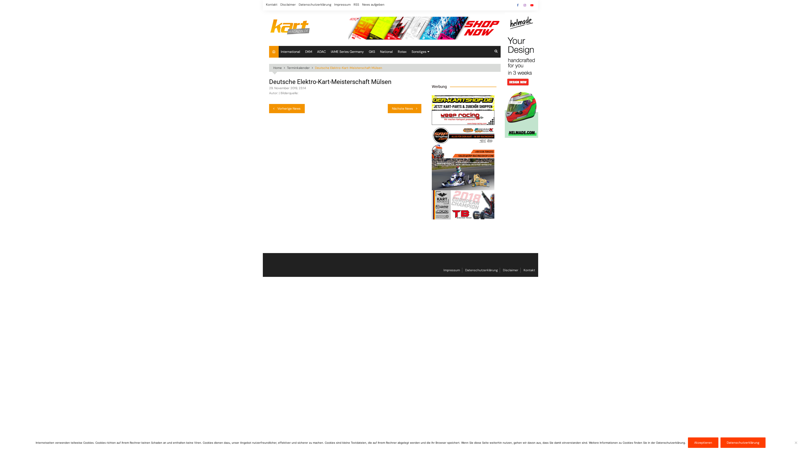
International (290, 51)
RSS (356, 5)
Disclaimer (288, 5)
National (386, 51)
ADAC (321, 51)
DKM (308, 51)
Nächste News (402, 108)
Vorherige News (289, 108)
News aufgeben (373, 5)
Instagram (525, 5)
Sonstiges (419, 51)
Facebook (518, 5)
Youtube (532, 5)
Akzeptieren (703, 443)
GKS (372, 51)
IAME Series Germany (347, 51)
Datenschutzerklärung (315, 5)
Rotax (402, 51)
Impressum (342, 5)
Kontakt (271, 5)
